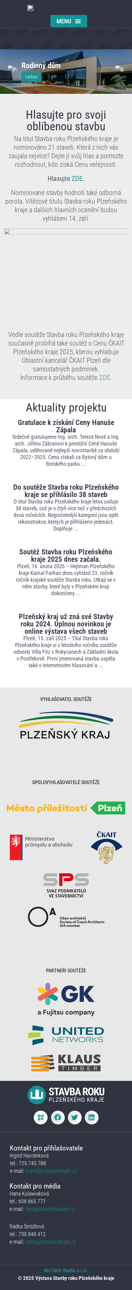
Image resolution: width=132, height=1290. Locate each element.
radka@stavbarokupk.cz (50, 1241)
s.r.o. (82, 1270)
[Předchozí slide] (12, 69)
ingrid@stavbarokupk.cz (50, 1171)
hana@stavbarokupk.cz (50, 1209)
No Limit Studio (60, 1270)
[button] (68, 21)
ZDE (77, 178)
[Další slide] (120, 69)
